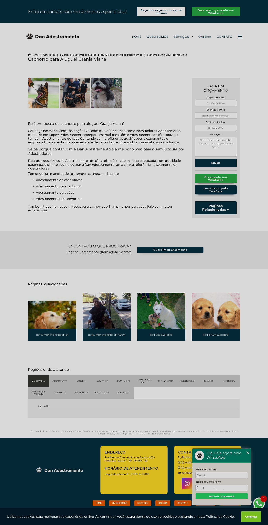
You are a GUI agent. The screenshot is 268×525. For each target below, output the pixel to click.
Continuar (251, 516)
